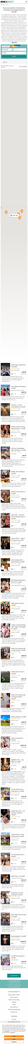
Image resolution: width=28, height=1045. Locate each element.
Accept (14, 1036)
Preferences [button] (12, 1032)
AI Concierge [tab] (15, 46)
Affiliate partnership (14, 1009)
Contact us (14, 1012)
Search (14, 56)
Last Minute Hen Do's (14, 1021)
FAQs (14, 1004)
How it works (14, 997)
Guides (14, 1002)
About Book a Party (14, 994)
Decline (14, 1039)
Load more (14, 975)
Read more (14, 42)
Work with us (14, 1007)
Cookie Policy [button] (7, 1031)
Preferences (14, 1041)
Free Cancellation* (15, 981)
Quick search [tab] (6, 46)
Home (3, 4)
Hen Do (14, 1019)
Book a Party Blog (14, 999)
